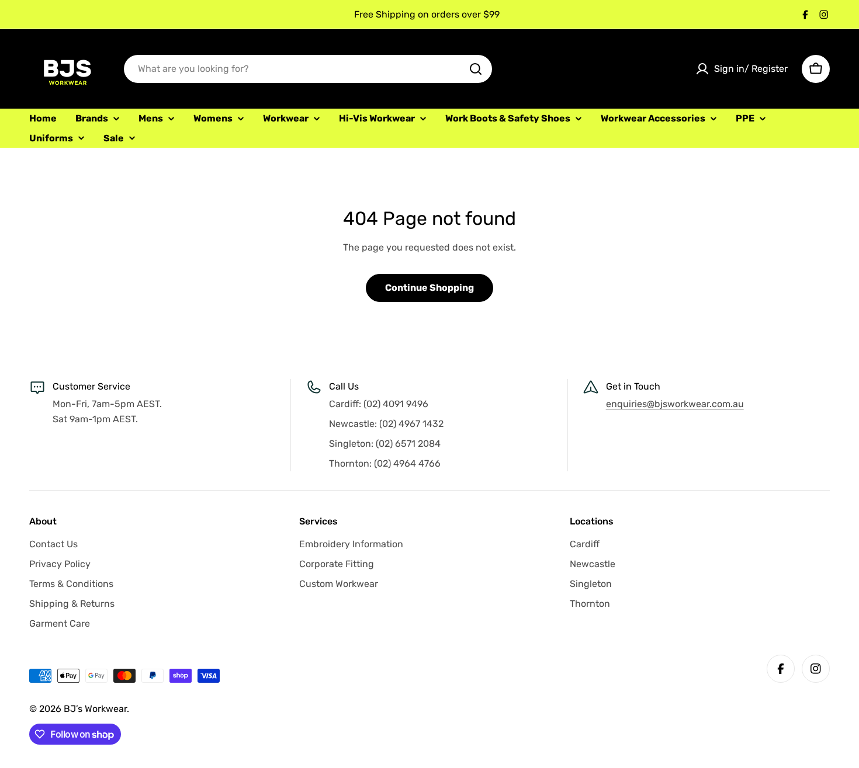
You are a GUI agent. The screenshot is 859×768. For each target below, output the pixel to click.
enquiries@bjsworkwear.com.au (675, 403)
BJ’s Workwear (95, 708)
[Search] (476, 69)
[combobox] (308, 69)
